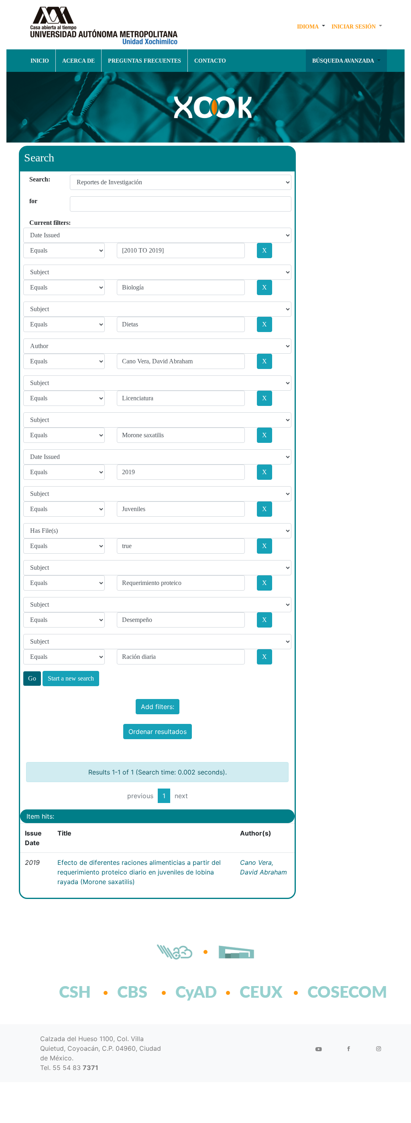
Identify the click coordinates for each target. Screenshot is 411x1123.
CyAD (196, 993)
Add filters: (157, 707)
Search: (32, 179)
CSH (75, 993)
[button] (311, 26)
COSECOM (329, 993)
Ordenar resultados (157, 732)
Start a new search (71, 678)
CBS (132, 993)
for (32, 201)
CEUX (261, 993)
